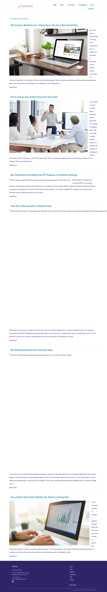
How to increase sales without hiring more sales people (33, 97)
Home (55, 5)
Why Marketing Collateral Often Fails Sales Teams (31, 350)
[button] (13, 581)
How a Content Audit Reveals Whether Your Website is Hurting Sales (39, 497)
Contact (91, 9)
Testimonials (82, 5)
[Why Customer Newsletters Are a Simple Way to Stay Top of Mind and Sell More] (48, 52)
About (62, 5)
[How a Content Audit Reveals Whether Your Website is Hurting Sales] (49, 523)
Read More (13, 87)
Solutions (71, 5)
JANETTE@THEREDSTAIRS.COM (19, 579)
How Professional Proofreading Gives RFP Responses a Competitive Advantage (43, 175)
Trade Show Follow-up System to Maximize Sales (30, 206)
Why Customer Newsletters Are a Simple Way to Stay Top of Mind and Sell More (44, 25)
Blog (92, 5)
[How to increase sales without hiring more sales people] (48, 126)
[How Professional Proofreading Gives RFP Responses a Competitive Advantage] (39, 180)
